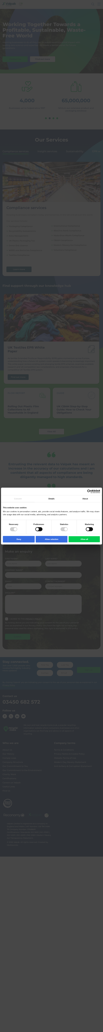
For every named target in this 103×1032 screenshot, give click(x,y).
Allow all (84, 539)
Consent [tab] (18, 498)
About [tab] (85, 498)
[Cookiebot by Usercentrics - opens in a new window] (89, 491)
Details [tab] (51, 498)
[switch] (38, 529)
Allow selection (51, 539)
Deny (19, 539)
